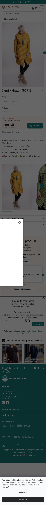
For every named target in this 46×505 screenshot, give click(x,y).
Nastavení (23, 493)
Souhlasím (23, 500)
